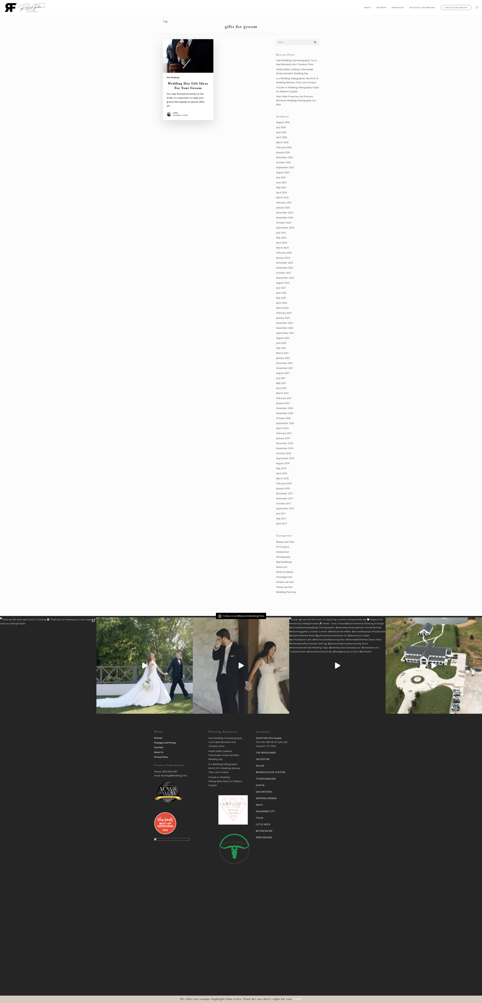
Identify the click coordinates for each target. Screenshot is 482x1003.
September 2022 (285, 332)
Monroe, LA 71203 (302, 834)
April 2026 (281, 137)
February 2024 (284, 252)
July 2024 (281, 232)
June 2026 (281, 132)
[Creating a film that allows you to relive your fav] (241, 665)
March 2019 (282, 428)
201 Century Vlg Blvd (304, 826)
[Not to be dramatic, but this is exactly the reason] (144, 665)
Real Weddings (173, 77)
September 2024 (285, 227)
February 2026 (284, 147)
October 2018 (283, 453)
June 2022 (281, 342)
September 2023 (285, 277)
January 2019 (283, 438)
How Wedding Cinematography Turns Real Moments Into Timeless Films (296, 62)
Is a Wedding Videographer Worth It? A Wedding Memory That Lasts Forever (297, 80)
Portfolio (158, 747)
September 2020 (285, 423)
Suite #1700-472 (264, 969)
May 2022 (281, 347)
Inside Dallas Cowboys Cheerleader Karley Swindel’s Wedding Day (295, 71)
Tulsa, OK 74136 (264, 955)
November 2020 (284, 413)
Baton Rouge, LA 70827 (305, 797)
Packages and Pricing (165, 742)
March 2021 (282, 393)
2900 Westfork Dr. (303, 789)
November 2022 (284, 327)
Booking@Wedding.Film (174, 775)
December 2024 (284, 212)
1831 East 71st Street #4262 (271, 951)
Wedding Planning (286, 591)
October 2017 (283, 503)
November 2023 (284, 267)
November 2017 (284, 498)
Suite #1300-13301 (266, 936)
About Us (158, 752)
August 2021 (282, 373)
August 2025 (282, 172)
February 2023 (284, 312)
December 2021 (284, 363)
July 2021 (281, 378)
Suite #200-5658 (301, 830)
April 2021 (281, 388)
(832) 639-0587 (169, 771)
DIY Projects (282, 546)
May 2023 (281, 297)
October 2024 (283, 222)
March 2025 (282, 197)
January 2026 (283, 152)
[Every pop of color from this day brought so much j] (434, 665)
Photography (283, 556)
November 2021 (284, 368)
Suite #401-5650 (301, 793)
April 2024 (281, 242)
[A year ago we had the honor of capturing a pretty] (337, 665)
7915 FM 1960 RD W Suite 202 (271, 742)
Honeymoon (282, 551)
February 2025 (284, 202)
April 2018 (281, 473)
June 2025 (281, 182)
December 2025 (284, 157)
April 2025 (281, 192)
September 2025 (285, 167)
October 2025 (283, 162)
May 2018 (281, 468)
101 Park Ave (262, 932)
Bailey (175, 113)
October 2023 (283, 272)
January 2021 (283, 403)
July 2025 (281, 177)
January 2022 (283, 357)
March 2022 (282, 352)
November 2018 (284, 448)
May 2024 (281, 237)
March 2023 (282, 307)
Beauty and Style (285, 541)
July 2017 (281, 513)
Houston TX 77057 (265, 859)
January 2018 (283, 488)
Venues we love (284, 586)
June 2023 (281, 292)
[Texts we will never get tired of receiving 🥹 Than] (48, 665)
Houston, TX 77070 (266, 746)
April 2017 (281, 523)
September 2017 (285, 508)
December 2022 (284, 322)
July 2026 (281, 127)
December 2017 (284, 493)
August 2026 (282, 122)
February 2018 (284, 483)
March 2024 (282, 247)
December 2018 (284, 443)
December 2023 (284, 262)
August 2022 (282, 337)
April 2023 (281, 302)
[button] (477, 7)
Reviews (158, 738)
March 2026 (282, 142)
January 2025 (283, 207)
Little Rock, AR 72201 (267, 973)
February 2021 (284, 398)
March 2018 (282, 478)
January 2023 (283, 317)
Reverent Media (284, 571)
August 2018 (282, 463)
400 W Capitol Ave (265, 965)
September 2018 (285, 458)
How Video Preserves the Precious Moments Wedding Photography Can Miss (296, 100)
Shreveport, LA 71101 (304, 816)
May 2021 (281, 383)
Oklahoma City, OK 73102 (269, 940)
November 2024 (284, 217)
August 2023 (282, 282)
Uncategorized (284, 576)
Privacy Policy (161, 757)
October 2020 (283, 418)
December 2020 (284, 408)
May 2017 (281, 518)
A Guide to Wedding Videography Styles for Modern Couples (297, 89)
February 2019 (284, 433)
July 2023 (281, 287)
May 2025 (281, 187)
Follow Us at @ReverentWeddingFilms (243, 615)
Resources (281, 566)
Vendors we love (285, 581)
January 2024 (283, 257)
